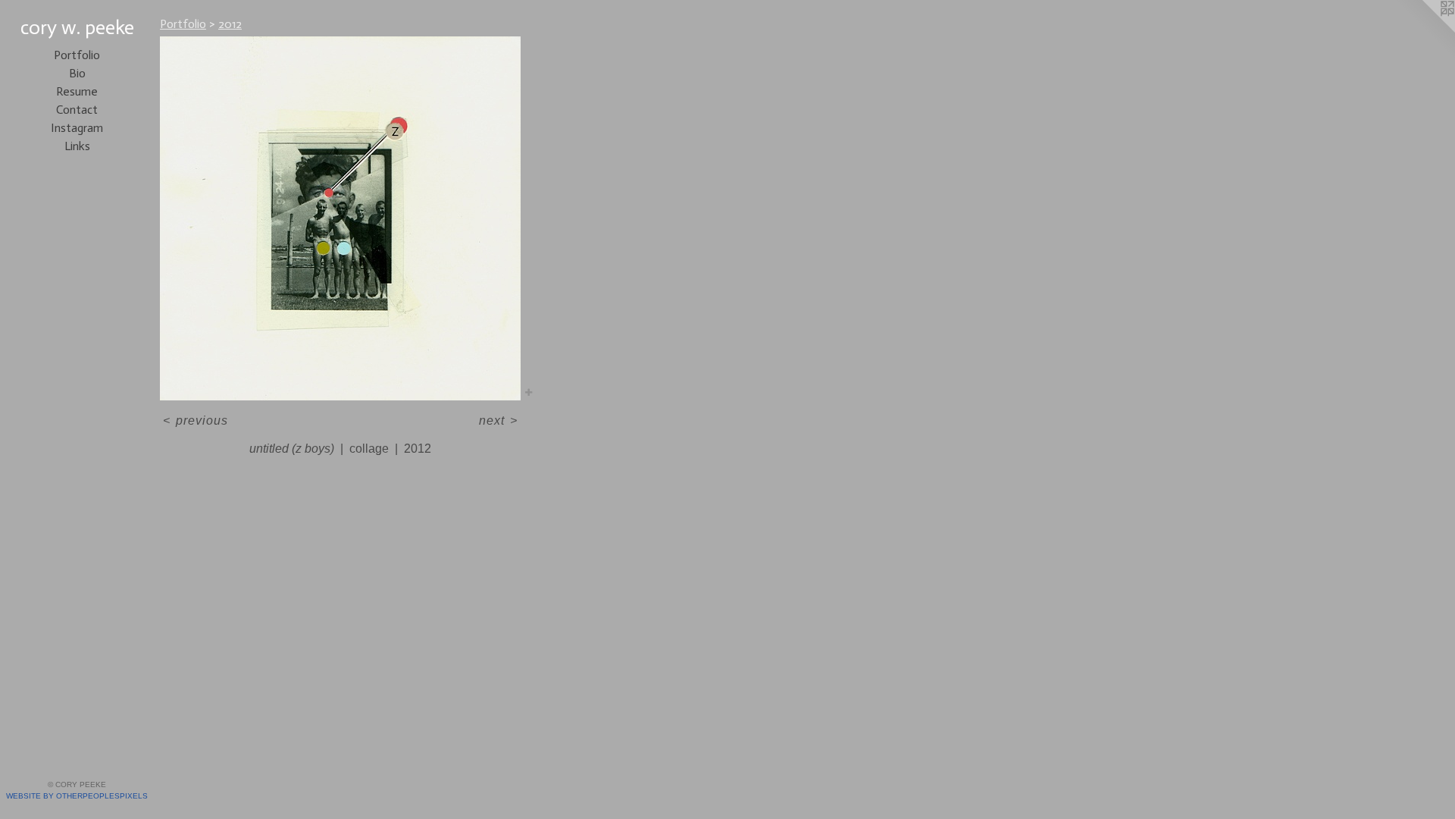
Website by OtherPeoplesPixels (77, 796)
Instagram (77, 128)
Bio (77, 73)
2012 (230, 24)
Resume (77, 91)
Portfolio (77, 55)
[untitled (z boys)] (340, 218)
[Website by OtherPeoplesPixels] (1424, 30)
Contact (77, 109)
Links (77, 146)
